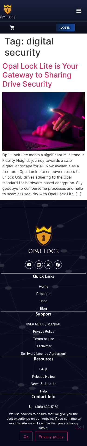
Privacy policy (51, 436)
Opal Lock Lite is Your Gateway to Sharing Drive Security (40, 74)
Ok (26, 436)
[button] (78, 10)
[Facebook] (58, 264)
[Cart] (12, 27)
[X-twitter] (48, 264)
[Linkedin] (39, 264)
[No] (80, 427)
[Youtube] (29, 264)
